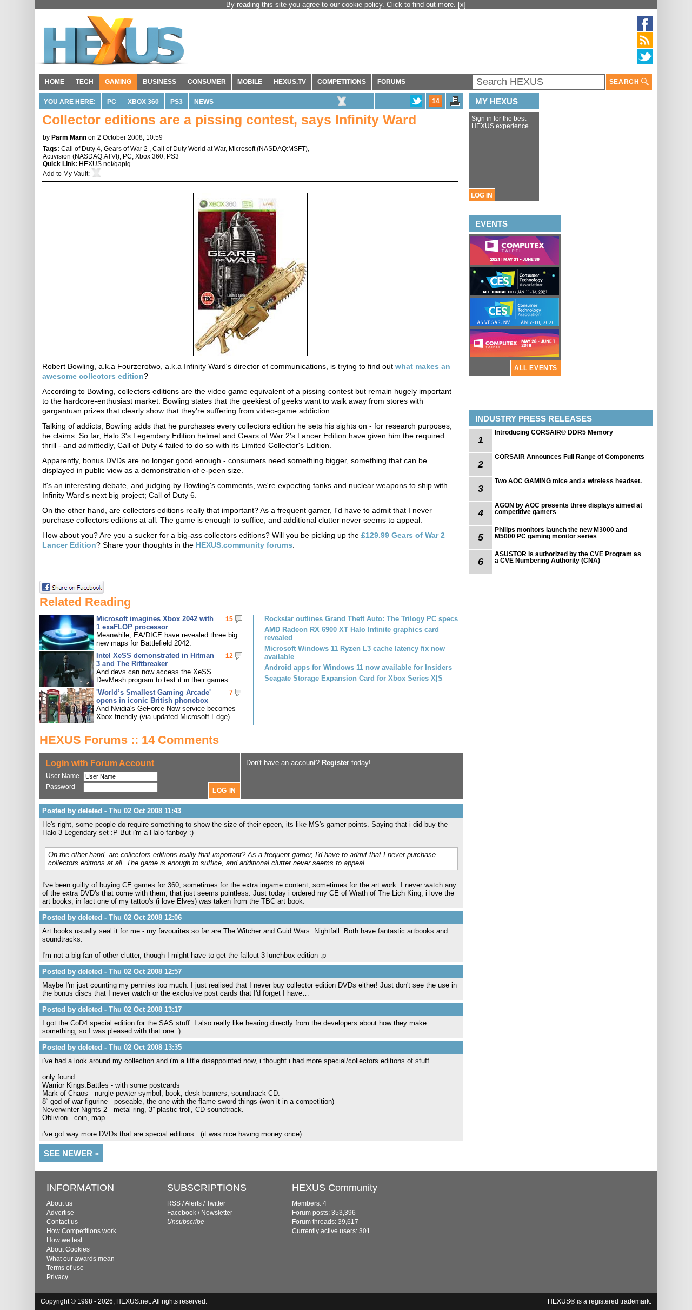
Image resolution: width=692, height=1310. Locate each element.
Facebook (181, 1212)
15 (229, 619)
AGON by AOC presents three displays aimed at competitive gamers (568, 508)
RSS (174, 1203)
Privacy (57, 1277)
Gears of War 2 (126, 149)
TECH (85, 81)
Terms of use (65, 1268)
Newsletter (216, 1212)
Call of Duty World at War (188, 149)
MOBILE (249, 81)
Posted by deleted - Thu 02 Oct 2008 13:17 (112, 1009)
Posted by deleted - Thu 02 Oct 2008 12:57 (112, 971)
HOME (54, 81)
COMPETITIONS (341, 81)
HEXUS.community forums (244, 545)
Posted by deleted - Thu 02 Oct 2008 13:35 (112, 1047)
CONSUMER (207, 81)
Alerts (193, 1203)
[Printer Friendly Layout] (455, 104)
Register (335, 763)
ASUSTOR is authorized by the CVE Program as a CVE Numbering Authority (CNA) (568, 557)
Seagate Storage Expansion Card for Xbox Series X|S (353, 678)
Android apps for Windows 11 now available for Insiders (358, 667)
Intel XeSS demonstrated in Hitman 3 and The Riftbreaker (155, 659)
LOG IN (482, 195)
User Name (62, 776)
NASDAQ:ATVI (96, 156)
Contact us (62, 1222)
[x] (462, 5)
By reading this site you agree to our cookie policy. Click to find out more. (342, 5)
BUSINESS (159, 81)
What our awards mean (80, 1258)
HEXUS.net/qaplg (105, 164)
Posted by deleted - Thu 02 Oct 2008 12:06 (112, 917)
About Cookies (68, 1249)
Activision (57, 156)
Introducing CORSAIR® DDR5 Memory (554, 432)
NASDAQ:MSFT (282, 149)
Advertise (60, 1212)
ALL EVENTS (535, 368)
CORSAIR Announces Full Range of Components (569, 456)
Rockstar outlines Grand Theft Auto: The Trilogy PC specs (361, 619)
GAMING (118, 81)
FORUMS (391, 81)
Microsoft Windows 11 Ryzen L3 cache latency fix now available (354, 652)
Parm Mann (68, 137)
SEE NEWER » (71, 1153)
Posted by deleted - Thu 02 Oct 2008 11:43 (111, 811)
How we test (64, 1240)
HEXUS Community (334, 1187)
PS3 (176, 102)
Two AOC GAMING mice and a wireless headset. (568, 481)
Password (60, 787)
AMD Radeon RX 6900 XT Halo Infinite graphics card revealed (351, 634)
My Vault (75, 173)
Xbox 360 (143, 102)
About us (59, 1203)
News (204, 102)
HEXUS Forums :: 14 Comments (129, 740)
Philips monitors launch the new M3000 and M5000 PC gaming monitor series (561, 532)
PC (111, 102)
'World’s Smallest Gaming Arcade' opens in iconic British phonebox (153, 696)
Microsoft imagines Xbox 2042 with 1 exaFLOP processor (155, 623)
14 (436, 101)
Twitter (216, 1203)
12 (229, 656)
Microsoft (242, 149)
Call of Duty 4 (81, 149)
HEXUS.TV (290, 81)
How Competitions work (81, 1231)
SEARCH (625, 81)
